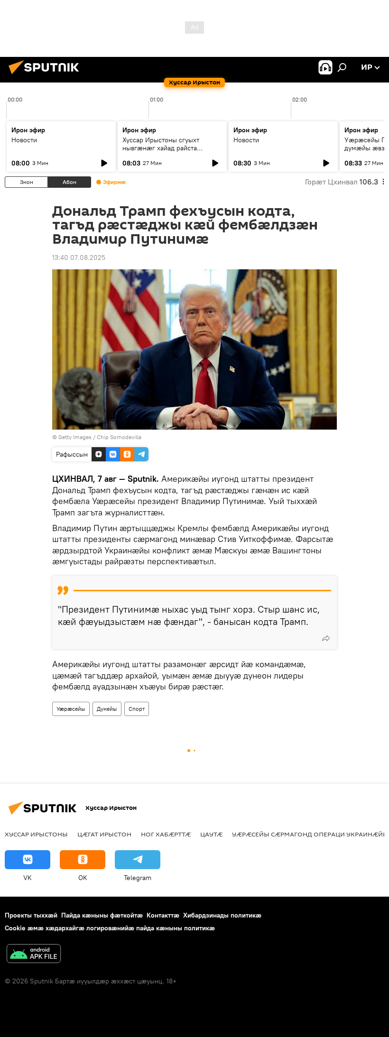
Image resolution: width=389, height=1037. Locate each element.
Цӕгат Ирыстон (104, 834)
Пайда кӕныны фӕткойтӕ (102, 915)
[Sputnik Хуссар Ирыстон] (46, 75)
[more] (325, 638)
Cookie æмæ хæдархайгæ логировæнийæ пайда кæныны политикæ (110, 928)
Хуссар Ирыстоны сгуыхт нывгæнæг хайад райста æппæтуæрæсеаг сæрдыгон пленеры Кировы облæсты (166, 152)
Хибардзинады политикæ (222, 915)
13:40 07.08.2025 (78, 257)
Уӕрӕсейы (70, 708)
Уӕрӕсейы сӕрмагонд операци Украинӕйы (310, 834)
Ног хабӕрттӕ (166, 834)
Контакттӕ (163, 915)
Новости (24, 140)
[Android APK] (33, 954)
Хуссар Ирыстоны (36, 834)
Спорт (137, 708)
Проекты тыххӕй (31, 915)
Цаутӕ (211, 834)
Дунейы (107, 708)
